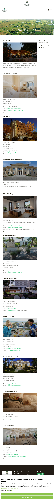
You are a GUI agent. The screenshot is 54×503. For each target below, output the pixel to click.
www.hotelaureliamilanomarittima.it (17, 456)
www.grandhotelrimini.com (14, 385)
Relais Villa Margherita (9, 194)
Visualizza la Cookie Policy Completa (9, 488)
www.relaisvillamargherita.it (15, 227)
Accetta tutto (27, 494)
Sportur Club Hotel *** (9, 316)
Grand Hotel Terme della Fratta (12, 159)
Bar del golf (6, 40)
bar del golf (44, 47)
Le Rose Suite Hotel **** (10, 391)
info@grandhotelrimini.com (13, 384)
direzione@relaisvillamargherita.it (14, 226)
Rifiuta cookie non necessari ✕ (46, 476)
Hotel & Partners (45, 45)
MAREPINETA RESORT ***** (11, 235)
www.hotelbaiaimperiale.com (15, 110)
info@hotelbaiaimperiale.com (13, 108)
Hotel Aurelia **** (8, 425)
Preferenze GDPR (27, 501)
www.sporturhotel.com (14, 350)
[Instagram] (42, 474)
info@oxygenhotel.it (11, 308)
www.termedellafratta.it (14, 188)
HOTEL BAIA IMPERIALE (10, 73)
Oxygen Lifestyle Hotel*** (11, 278)
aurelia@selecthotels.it (12, 454)
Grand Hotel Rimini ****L (10, 356)
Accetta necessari (27, 497)
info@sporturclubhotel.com (13, 348)
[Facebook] (39, 474)
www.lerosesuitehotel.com (14, 420)
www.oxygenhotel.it (13, 310)
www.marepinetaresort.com (15, 272)
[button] (51, 10)
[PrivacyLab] (9, 490)
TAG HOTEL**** (7, 116)
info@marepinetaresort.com (13, 271)
